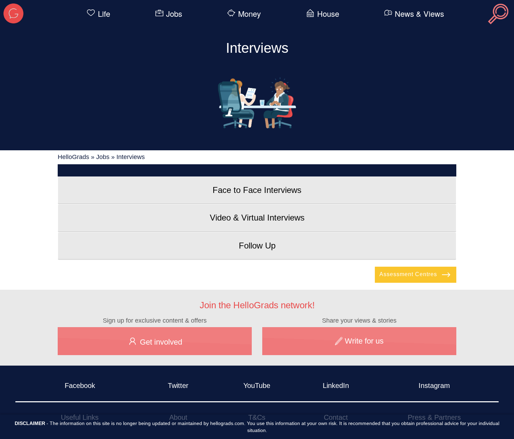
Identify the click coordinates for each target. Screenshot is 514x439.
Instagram (434, 385)
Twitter (178, 385)
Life (104, 13)
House (328, 13)
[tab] (257, 190)
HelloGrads (73, 156)
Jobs (174, 13)
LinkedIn (336, 385)
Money (249, 13)
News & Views (419, 13)
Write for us (363, 341)
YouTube (256, 385)
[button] (257, 190)
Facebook (80, 385)
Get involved (160, 342)
